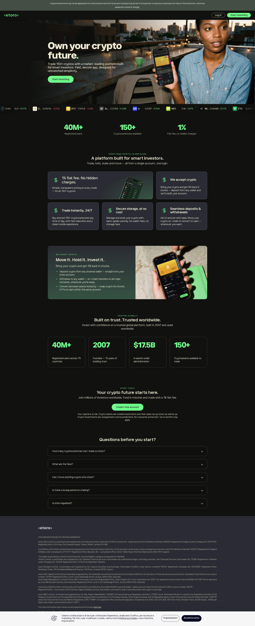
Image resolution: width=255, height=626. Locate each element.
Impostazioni (170, 618)
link (137, 7)
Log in (218, 15)
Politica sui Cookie (128, 618)
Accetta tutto (191, 618)
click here (97, 607)
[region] (127, 618)
